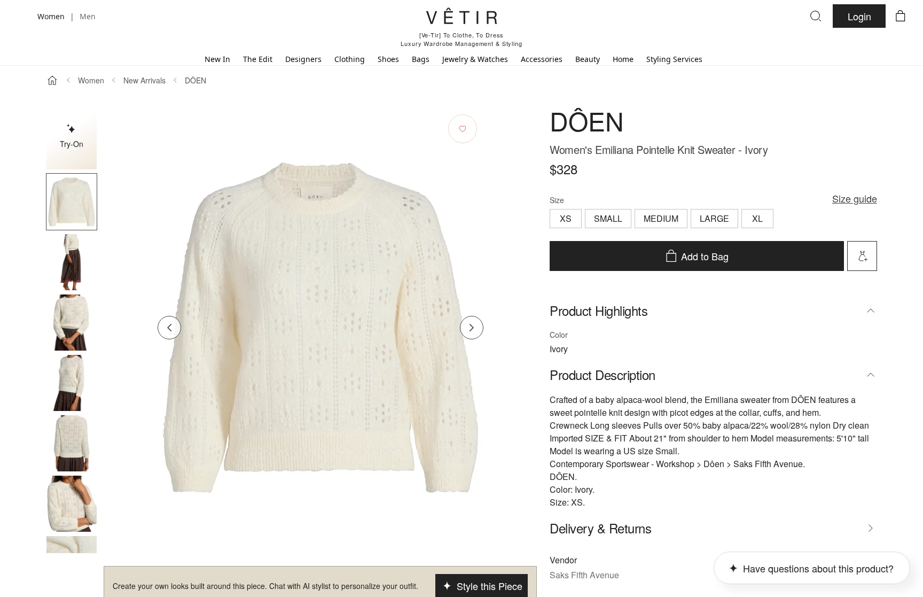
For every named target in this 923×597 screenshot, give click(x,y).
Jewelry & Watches (475, 59)
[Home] (52, 80)
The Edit (257, 59)
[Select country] (22, 16)
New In (217, 59)
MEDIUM (661, 218)
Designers (303, 59)
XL (757, 218)
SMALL (608, 218)
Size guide (854, 198)
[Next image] (471, 327)
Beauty (587, 59)
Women (91, 80)
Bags (420, 59)
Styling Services (674, 59)
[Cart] (900, 16)
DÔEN (195, 80)
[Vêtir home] (461, 17)
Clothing (349, 59)
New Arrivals (144, 80)
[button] (71, 201)
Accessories (541, 59)
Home (623, 59)
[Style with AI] (862, 256)
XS (566, 218)
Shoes (388, 59)
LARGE (714, 218)
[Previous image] (169, 327)
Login (859, 16)
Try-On (71, 143)
